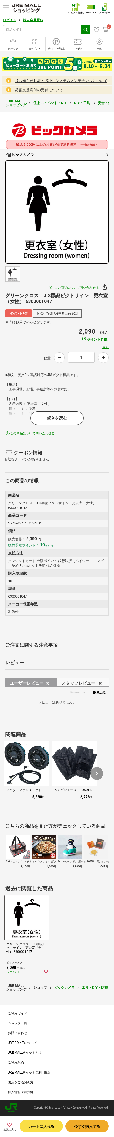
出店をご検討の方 (20, 1082)
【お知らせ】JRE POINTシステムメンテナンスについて (61, 81)
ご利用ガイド (17, 1013)
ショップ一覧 (17, 1023)
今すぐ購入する (87, 1126)
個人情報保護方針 (20, 1092)
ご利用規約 (16, 1062)
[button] (96, 773)
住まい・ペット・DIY (50, 103)
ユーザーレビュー (31, 683)
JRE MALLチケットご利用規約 (29, 1072)
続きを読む (57, 418)
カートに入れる (41, 1126)
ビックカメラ (22, 154)
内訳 (105, 347)
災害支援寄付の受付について (39, 90)
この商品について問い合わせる (76, 287)
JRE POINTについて (22, 1043)
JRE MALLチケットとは (25, 1052)
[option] (57, 212)
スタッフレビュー (83, 683)
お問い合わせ (17, 1033)
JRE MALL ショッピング (16, 103)
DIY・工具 (82, 103)
